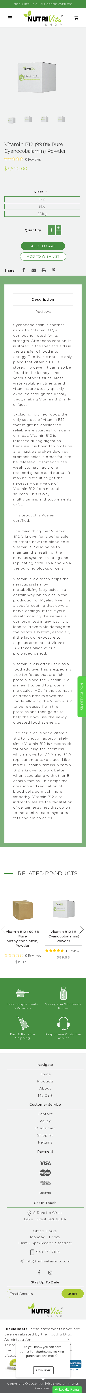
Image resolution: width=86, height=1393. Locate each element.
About (45, 1088)
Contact (45, 1114)
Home (45, 1074)
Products (45, 1081)
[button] (48, 1389)
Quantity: (33, 230)
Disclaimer (45, 1128)
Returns (45, 1142)
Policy (45, 1121)
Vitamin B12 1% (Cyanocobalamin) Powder (63, 936)
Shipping (45, 1135)
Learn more (43, 1370)
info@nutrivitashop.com (48, 1261)
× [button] (68, 1339)
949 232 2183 (48, 1252)
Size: (40, 192)
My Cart (45, 1095)
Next (81, 930)
